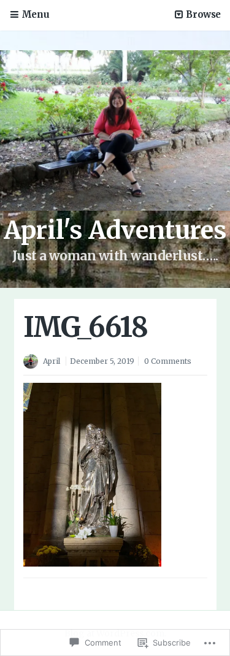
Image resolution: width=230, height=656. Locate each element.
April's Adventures (115, 230)
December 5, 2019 (102, 361)
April (51, 361)
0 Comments (167, 361)
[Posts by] (33, 362)
